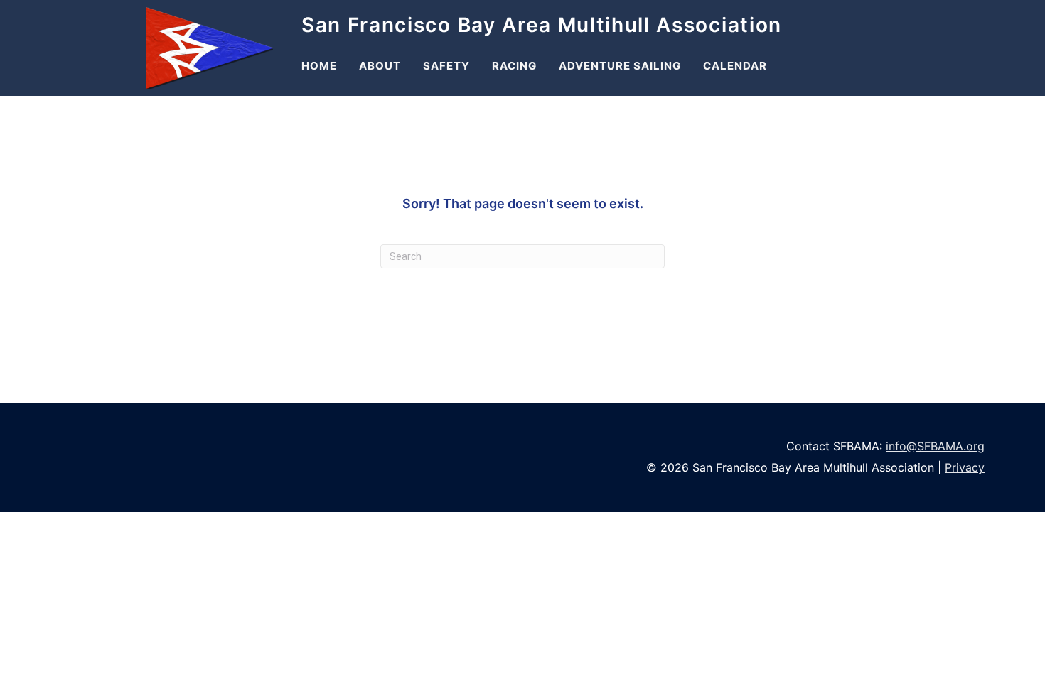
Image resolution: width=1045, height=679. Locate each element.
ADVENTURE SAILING (620, 65)
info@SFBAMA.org (935, 446)
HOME (319, 65)
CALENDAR (735, 65)
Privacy (965, 467)
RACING (514, 65)
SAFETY (446, 65)
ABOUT (380, 65)
